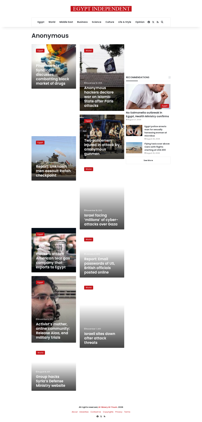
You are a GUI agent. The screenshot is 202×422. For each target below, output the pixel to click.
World (52, 22)
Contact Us (96, 411)
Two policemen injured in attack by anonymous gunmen (102, 147)
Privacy (118, 411)
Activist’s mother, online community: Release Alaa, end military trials (53, 331)
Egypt (41, 22)
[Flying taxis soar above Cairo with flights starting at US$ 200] (134, 147)
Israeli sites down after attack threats (99, 338)
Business (82, 22)
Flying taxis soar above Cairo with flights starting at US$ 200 (157, 146)
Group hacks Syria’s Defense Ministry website (50, 381)
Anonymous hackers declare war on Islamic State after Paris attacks (99, 96)
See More (148, 160)
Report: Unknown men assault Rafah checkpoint (53, 171)
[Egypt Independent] (101, 9)
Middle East (66, 22)
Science (96, 22)
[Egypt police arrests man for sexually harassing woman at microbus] (134, 130)
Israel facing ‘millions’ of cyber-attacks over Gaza (101, 220)
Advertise (84, 411)
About (74, 411)
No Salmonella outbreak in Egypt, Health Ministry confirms (147, 114)
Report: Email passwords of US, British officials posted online (99, 266)
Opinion (139, 22)
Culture (109, 22)
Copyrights (108, 411)
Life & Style (124, 22)
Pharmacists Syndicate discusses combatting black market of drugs (52, 74)
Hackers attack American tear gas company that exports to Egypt (53, 260)
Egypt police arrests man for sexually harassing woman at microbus (155, 131)
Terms (127, 411)
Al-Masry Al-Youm (107, 407)
